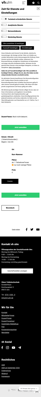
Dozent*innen (6, 318)
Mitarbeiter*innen (7, 315)
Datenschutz (6, 371)
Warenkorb (10, 208)
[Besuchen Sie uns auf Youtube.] (13, 347)
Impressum (5, 376)
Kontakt (4, 313)
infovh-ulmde (7, 298)
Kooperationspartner (9, 330)
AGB (3, 365)
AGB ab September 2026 (10, 368)
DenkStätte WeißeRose (9, 324)
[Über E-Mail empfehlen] (38, 229)
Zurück (10, 181)
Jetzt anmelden (20, 127)
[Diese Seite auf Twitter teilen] (31, 229)
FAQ (3, 327)
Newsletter (5, 333)
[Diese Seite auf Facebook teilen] (26, 229)
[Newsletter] (19, 347)
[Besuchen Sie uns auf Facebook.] (2, 347)
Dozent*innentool (7, 321)
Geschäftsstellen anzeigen (17, 271)
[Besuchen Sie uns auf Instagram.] (7, 347)
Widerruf (4, 374)
